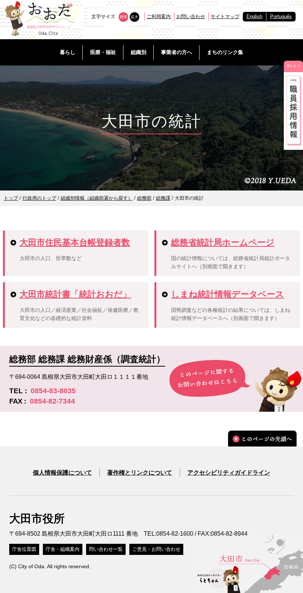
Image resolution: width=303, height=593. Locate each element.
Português (281, 16)
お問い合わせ (190, 16)
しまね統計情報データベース (227, 294)
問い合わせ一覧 (106, 549)
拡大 (134, 17)
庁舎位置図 (24, 549)
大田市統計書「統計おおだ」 (75, 294)
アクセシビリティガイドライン (228, 472)
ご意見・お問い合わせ (156, 549)
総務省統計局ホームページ (223, 242)
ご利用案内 (159, 16)
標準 (123, 17)
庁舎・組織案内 (62, 549)
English (254, 16)
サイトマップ (225, 16)
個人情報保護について (62, 472)
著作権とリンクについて (139, 472)
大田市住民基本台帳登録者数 (75, 242)
